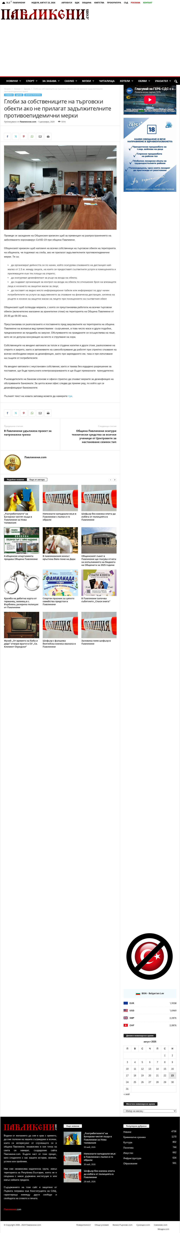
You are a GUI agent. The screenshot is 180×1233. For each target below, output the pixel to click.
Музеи (86, 81)
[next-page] (115, 480)
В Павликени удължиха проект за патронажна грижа (28, 432)
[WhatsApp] (31, 136)
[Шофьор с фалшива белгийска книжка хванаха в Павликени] (60, 625)
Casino (69, 81)
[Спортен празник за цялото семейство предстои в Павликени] (60, 583)
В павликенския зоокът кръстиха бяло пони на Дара (59, 557)
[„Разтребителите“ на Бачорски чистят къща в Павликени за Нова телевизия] (21, 498)
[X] (15, 136)
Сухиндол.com (143, 1225)
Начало (7, 88)
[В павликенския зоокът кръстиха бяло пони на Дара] (60, 540)
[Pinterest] (23, 136)
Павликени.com (28, 121)
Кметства (99, 2)
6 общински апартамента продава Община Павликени (21, 557)
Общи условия (102, 1225)
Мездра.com (163, 1229)
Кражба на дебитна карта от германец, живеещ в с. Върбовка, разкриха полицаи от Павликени (21, 603)
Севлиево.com (160, 1225)
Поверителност (83, 1225)
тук (70, 396)
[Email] (39, 136)
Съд (126, 2)
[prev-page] (110, 480)
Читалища (107, 81)
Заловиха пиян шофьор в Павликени (96, 642)
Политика (128, 1147)
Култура (127, 1142)
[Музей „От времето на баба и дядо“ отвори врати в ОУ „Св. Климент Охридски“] (21, 625)
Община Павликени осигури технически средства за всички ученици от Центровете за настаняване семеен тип (94, 436)
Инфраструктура (33, 95)
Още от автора (37, 479)
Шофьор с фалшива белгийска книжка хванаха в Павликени (59, 643)
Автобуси (67, 2)
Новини (12, 81)
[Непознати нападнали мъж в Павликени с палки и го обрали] (60, 498)
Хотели (125, 81)
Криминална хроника (134, 1137)
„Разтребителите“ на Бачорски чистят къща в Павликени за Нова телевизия (18, 518)
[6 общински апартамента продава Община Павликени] (21, 540)
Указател (161, 81)
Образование (130, 1163)
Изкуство (128, 1153)
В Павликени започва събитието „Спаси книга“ (95, 600)
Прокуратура (114, 2)
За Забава (49, 81)
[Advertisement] (139, 14)
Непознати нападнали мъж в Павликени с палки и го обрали (59, 516)
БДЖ (77, 2)
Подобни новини (15, 479)
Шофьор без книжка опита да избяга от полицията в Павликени (98, 516)
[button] (176, 82)
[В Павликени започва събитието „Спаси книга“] (99, 583)
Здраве (27, 88)
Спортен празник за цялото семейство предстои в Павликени (58, 601)
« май (127, 1094)
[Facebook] (7, 136)
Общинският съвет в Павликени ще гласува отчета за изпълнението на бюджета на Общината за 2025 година (98, 560)
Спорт (30, 81)
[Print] (48, 136)
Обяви (142, 81)
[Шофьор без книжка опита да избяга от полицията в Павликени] (99, 498)
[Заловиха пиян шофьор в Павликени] (99, 625)
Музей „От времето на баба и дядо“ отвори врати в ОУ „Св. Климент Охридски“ (21, 643)
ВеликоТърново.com (122, 1225)
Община (86, 2)
